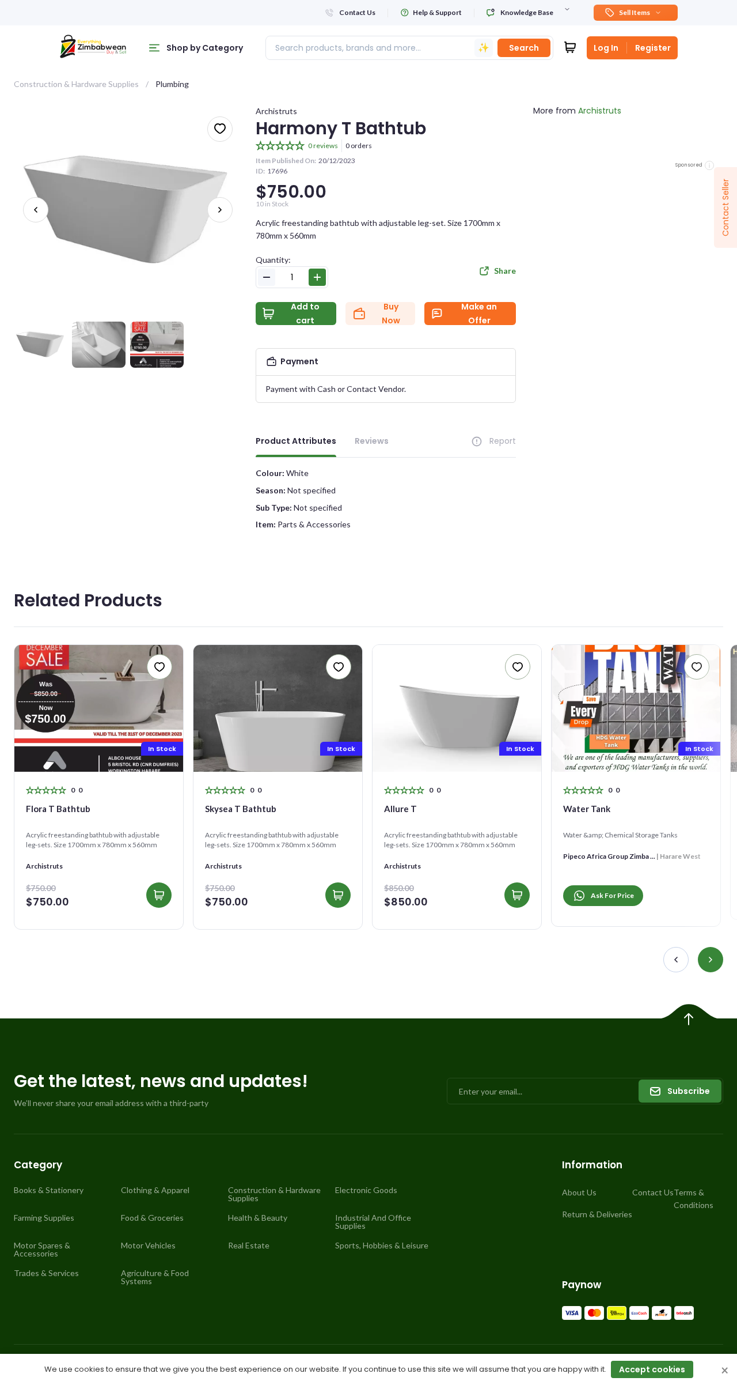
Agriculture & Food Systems (155, 1277)
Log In (606, 48)
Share (505, 271)
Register (653, 48)
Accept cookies (652, 1369)
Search (524, 48)
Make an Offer (479, 313)
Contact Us (653, 1192)
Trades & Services (46, 1273)
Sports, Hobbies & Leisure (381, 1245)
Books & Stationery (48, 1190)
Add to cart (305, 313)
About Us (579, 1192)
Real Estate (248, 1245)
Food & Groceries (152, 1218)
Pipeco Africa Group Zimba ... (609, 856)
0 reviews (323, 145)
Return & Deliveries (597, 1214)
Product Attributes (296, 441)
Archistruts (276, 111)
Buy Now (391, 313)
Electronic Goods (366, 1190)
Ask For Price (612, 895)
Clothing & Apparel (155, 1190)
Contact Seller (725, 207)
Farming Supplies (44, 1218)
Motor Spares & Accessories (42, 1249)
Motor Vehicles (148, 1245)
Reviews (372, 441)
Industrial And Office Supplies (373, 1222)
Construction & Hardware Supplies (76, 84)
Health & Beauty (257, 1218)
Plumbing (172, 84)
